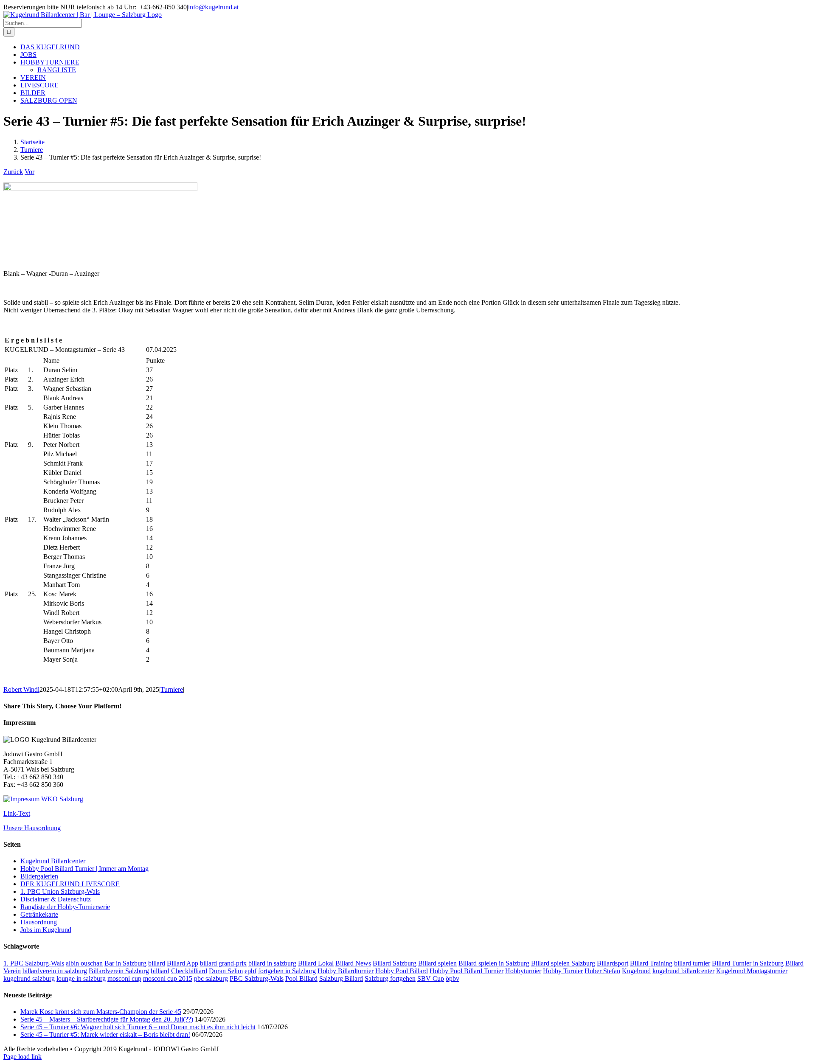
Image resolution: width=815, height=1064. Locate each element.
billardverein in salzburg (54, 970)
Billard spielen (437, 963)
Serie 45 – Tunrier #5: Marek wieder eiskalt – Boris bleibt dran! (105, 1034)
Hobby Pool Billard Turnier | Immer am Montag (84, 868)
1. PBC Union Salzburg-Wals (60, 891)
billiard (160, 970)
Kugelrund (636, 970)
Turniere (171, 689)
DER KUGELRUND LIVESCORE (70, 883)
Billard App (182, 963)
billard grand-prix (223, 963)
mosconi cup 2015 (167, 978)
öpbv (452, 978)
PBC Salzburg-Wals (257, 978)
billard (156, 963)
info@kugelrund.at (213, 7)
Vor (29, 171)
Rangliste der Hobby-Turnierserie (65, 906)
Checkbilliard (189, 970)
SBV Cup (430, 978)
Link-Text (16, 813)
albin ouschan (84, 963)
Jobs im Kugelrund (45, 929)
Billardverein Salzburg (119, 970)
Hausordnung (38, 922)
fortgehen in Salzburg (287, 970)
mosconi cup (124, 978)
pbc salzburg (211, 978)
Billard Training (651, 963)
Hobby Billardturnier (346, 970)
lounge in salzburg (81, 978)
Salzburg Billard (341, 978)
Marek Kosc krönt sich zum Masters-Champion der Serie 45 (100, 1011)
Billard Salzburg (394, 963)
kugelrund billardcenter (683, 970)
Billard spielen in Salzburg (493, 963)
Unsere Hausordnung (32, 827)
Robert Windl (21, 689)
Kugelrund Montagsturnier (751, 970)
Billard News (353, 963)
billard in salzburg (272, 963)
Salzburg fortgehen (390, 978)
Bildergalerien (39, 876)
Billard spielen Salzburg (563, 963)
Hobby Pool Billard (401, 970)
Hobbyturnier (523, 970)
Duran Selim (226, 970)
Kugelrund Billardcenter (52, 861)
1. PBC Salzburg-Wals (33, 963)
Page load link (22, 1056)
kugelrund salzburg (29, 978)
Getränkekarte (39, 914)
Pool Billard (301, 978)
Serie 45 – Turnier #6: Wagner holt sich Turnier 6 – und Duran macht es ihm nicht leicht (138, 1026)
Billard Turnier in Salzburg (748, 963)
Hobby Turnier (563, 970)
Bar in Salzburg (125, 963)
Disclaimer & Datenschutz (55, 899)
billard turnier (692, 963)
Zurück (13, 171)
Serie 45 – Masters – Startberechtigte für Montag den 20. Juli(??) (106, 1019)
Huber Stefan (602, 970)
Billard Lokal (316, 963)
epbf (250, 970)
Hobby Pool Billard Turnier (466, 970)
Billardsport (612, 963)
